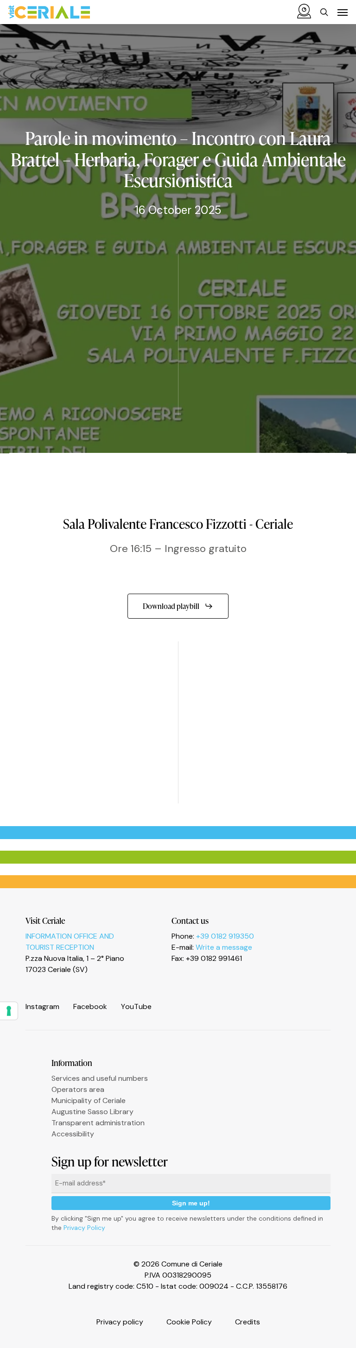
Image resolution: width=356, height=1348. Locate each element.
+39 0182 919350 (225, 936)
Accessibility (72, 1134)
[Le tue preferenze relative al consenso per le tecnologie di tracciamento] (9, 1011)
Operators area (77, 1089)
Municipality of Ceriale (88, 1100)
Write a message (224, 947)
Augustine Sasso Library (92, 1111)
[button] (342, 12)
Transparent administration (98, 1123)
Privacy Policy (84, 1227)
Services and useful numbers (99, 1078)
